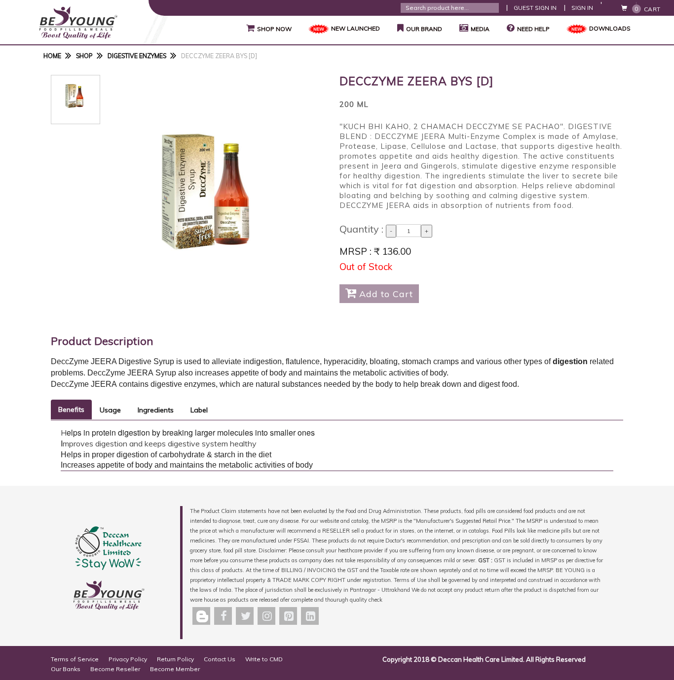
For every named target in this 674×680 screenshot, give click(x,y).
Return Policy (175, 659)
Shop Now (269, 28)
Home (52, 56)
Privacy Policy (128, 659)
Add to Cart (379, 293)
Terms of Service (75, 659)
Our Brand (419, 28)
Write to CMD (264, 659)
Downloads (610, 28)
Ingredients (156, 410)
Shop (84, 56)
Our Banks (65, 669)
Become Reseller (115, 669)
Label (199, 410)
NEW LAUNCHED (355, 28)
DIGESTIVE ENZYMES (137, 56)
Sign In (582, 7)
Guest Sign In (535, 7)
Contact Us (219, 659)
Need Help (533, 29)
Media (480, 29)
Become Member (175, 669)
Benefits (71, 409)
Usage (110, 410)
